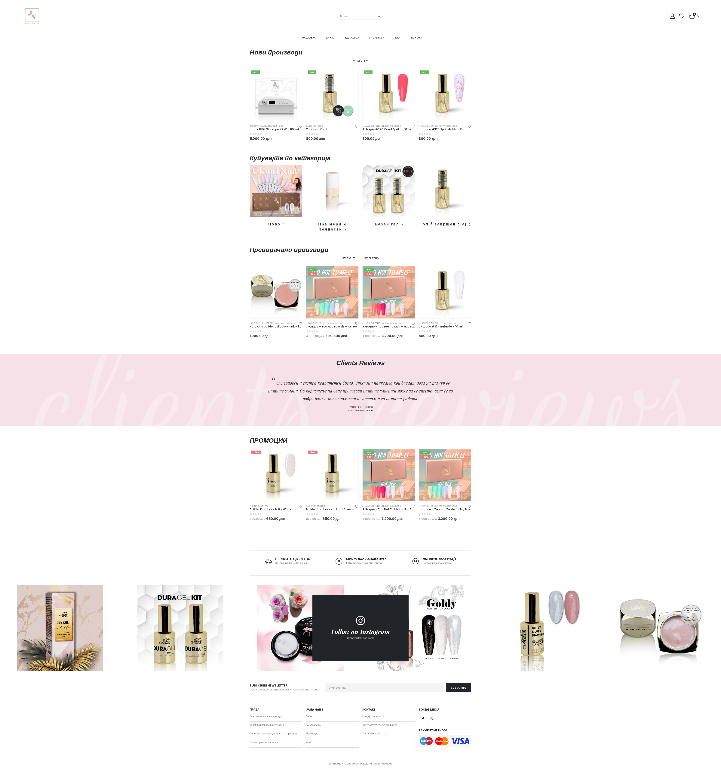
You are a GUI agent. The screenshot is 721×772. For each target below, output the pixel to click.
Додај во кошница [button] (296, 75)
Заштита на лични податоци (265, 716)
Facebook (423, 718)
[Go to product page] (276, 292)
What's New (360, 61)
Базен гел (311, 126)
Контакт (416, 37)
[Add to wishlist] (300, 126)
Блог (397, 37)
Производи (376, 37)
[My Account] (672, 16)
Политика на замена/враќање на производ (273, 733)
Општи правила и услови (264, 742)
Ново (280, 126)
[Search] (379, 16)
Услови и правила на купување (267, 725)
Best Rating (371, 258)
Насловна (309, 37)
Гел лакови (388, 126)
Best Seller (348, 258)
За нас (330, 37)
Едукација (352, 37)
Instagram (431, 718)
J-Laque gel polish (371, 126)
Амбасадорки (313, 725)
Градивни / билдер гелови (288, 323)
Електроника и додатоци (263, 126)
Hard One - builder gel (261, 323)
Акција (253, 506)
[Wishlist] (682, 16)
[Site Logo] (32, 16)
